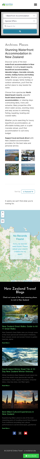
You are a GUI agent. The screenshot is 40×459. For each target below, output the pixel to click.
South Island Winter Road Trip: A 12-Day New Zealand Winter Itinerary (19, 370)
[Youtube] (25, 433)
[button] (35, 4)
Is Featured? (27, 192)
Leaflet (13, 281)
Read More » (6, 343)
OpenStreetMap (27, 281)
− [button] (2, 215)
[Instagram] (20, 433)
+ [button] (2, 212)
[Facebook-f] (14, 433)
